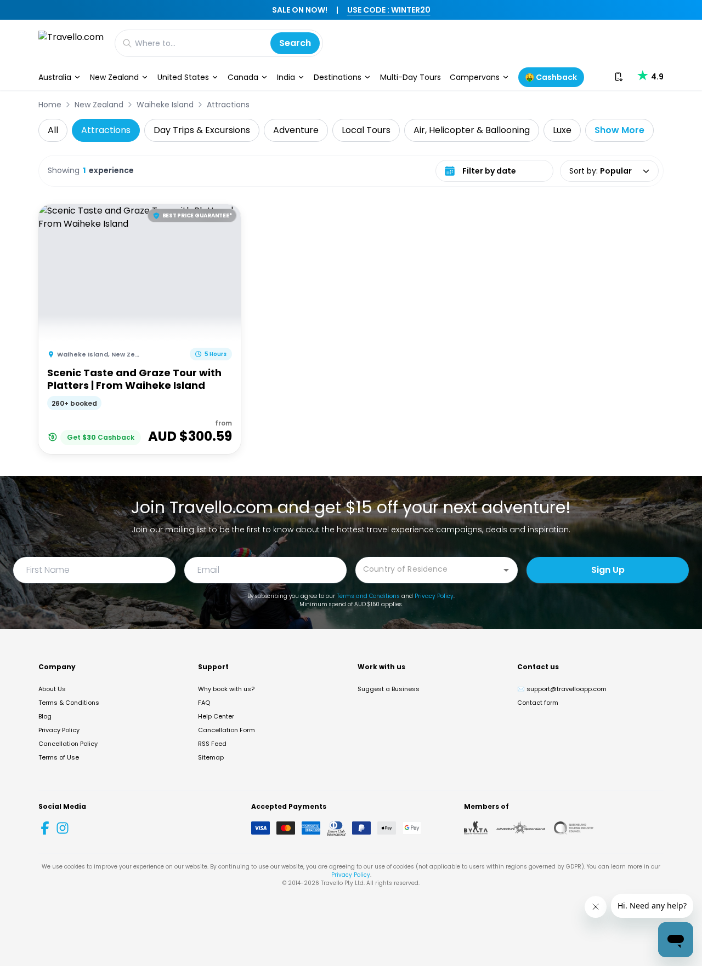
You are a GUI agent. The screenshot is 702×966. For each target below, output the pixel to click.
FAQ (204, 702)
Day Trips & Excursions (202, 130)
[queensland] (573, 828)
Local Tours (366, 130)
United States (183, 77)
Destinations (337, 77)
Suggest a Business (389, 689)
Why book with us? (226, 689)
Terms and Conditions (368, 596)
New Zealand (114, 77)
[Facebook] (45, 828)
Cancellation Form (226, 730)
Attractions (228, 104)
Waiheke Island (165, 104)
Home (49, 104)
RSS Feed (212, 743)
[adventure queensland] (520, 828)
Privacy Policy (434, 596)
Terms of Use (58, 757)
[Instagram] (62, 828)
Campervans (475, 77)
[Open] (506, 570)
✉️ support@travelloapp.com (562, 689)
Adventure (296, 130)
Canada (243, 77)
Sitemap (211, 757)
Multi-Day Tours (410, 77)
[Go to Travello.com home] (71, 43)
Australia (54, 77)
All (53, 130)
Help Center (216, 716)
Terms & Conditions (68, 702)
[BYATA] (476, 828)
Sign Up (608, 570)
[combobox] (428, 569)
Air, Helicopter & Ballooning (472, 130)
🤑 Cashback (551, 77)
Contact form (537, 702)
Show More (619, 130)
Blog (45, 716)
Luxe (562, 130)
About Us (52, 689)
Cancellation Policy (68, 743)
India (286, 77)
